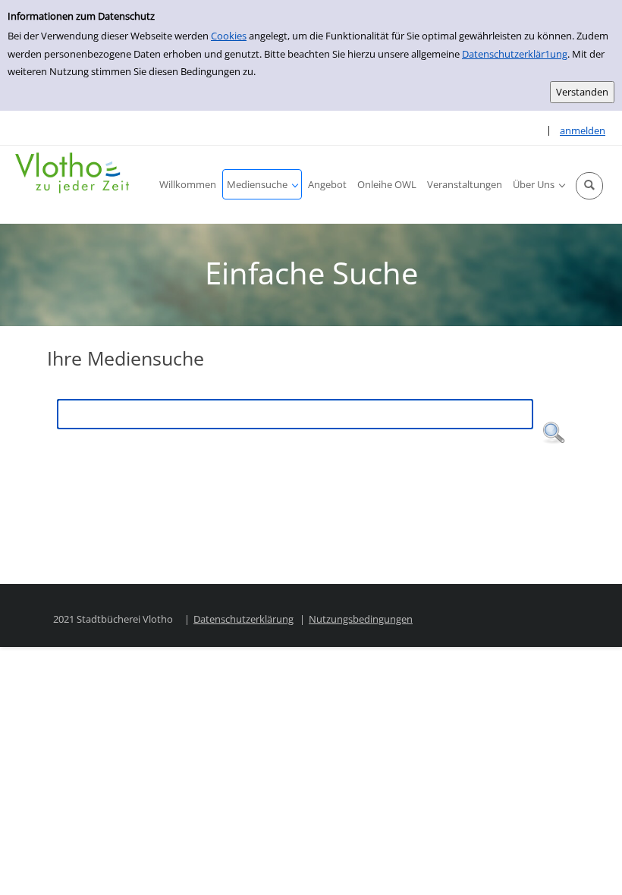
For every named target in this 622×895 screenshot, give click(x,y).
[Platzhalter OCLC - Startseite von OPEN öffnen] (72, 173)
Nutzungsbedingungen (361, 619)
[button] (589, 185)
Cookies (229, 35)
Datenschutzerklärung (243, 619)
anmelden (582, 130)
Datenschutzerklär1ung (514, 54)
